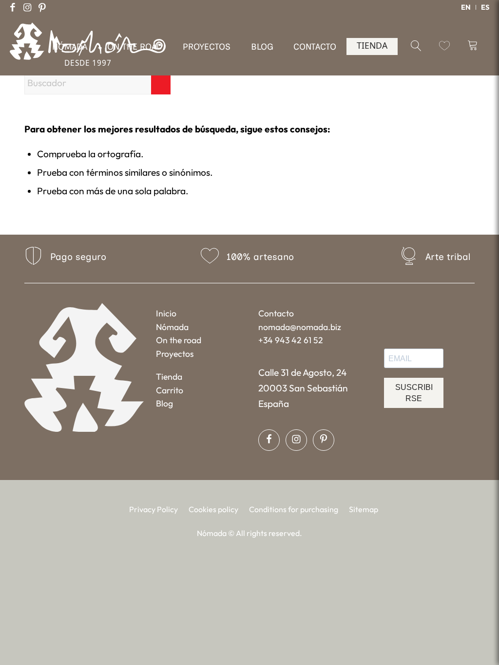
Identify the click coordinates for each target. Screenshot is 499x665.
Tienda (169, 376)
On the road (178, 340)
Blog (164, 403)
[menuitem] (466, 7)
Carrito (169, 390)
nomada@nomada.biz (299, 326)
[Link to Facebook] (12, 7)
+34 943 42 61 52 (290, 340)
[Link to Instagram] (27, 7)
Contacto (276, 313)
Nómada (172, 326)
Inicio (166, 313)
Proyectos (175, 353)
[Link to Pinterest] (42, 7)
